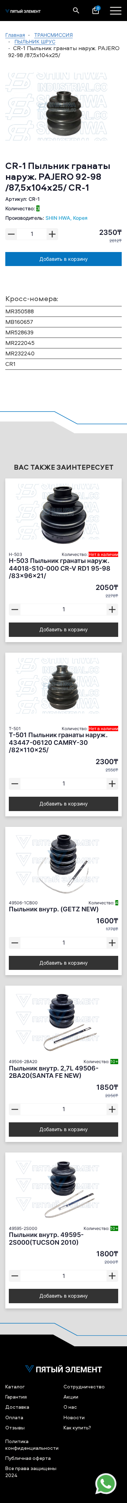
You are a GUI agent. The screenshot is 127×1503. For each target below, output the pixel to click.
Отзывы (15, 1427)
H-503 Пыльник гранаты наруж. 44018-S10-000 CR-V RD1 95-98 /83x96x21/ (59, 568)
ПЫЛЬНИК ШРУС (34, 42)
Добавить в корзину (64, 259)
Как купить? (77, 1427)
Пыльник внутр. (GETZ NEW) (54, 909)
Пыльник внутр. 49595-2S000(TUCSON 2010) (46, 1238)
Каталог (15, 1386)
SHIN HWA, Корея (66, 218)
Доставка (17, 1406)
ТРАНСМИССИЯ (53, 35)
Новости (74, 1417)
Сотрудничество (84, 1386)
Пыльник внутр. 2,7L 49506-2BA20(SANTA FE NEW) (53, 1072)
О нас (70, 1406)
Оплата (14, 1417)
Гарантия (16, 1396)
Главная (15, 35)
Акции (71, 1396)
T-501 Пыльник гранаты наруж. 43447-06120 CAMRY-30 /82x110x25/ (58, 742)
